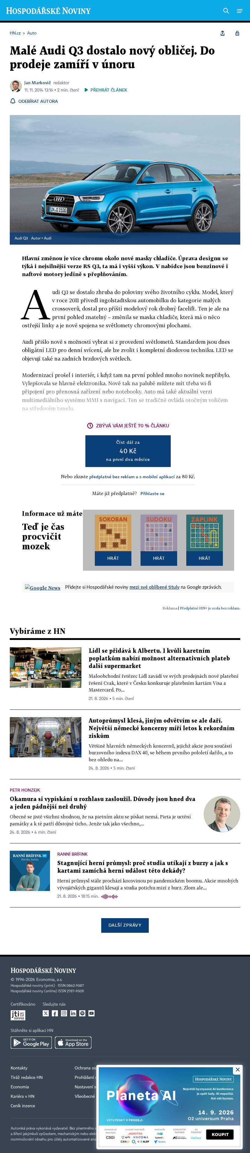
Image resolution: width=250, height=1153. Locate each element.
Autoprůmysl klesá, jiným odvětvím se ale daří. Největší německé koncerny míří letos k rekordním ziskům (161, 728)
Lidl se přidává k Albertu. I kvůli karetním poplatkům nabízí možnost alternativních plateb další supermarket (159, 658)
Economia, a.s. (49, 980)
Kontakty (19, 1068)
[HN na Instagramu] (64, 1013)
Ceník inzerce (23, 1106)
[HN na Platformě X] (46, 1013)
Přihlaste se (152, 493)
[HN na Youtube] (91, 1013)
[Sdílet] (223, 33)
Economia (20, 1087)
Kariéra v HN (22, 1096)
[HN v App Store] (73, 1042)
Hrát (113, 558)
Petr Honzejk (25, 789)
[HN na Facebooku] (55, 1013)
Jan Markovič (37, 82)
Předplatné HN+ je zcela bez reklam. (210, 608)
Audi (48, 238)
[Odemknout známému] (237, 33)
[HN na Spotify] (82, 1013)
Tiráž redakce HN (27, 1078)
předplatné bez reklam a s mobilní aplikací (132, 476)
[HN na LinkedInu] (73, 1013)
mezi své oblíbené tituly (155, 587)
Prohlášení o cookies (93, 1078)
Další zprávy (125, 925)
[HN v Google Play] (31, 1042)
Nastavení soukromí (93, 1087)
